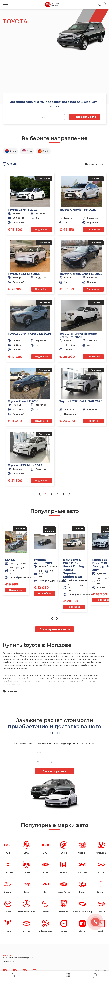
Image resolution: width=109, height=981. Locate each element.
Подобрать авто (84, 116)
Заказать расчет (54, 771)
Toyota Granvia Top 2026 (77, 209)
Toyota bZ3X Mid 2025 (24, 274)
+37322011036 (99, 4)
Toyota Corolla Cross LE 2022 (80, 274)
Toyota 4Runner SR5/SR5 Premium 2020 (78, 335)
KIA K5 (10, 559)
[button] (5, 4)
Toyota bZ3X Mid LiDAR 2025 (80, 401)
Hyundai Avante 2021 (43, 561)
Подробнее (41, 229)
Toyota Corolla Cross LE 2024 (29, 333)
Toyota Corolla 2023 (22, 209)
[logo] (52, 4)
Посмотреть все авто (54, 629)
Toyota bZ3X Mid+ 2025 (25, 465)
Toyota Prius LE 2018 (23, 401)
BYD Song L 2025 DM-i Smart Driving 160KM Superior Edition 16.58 (73, 568)
